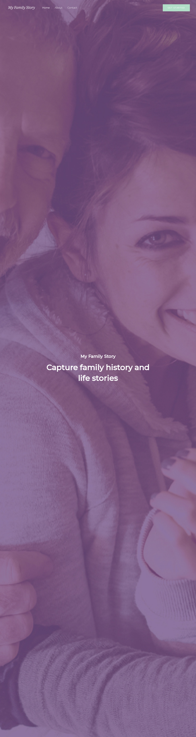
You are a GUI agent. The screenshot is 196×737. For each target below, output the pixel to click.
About (58, 7)
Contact (72, 7)
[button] (176, 7)
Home (46, 7)
